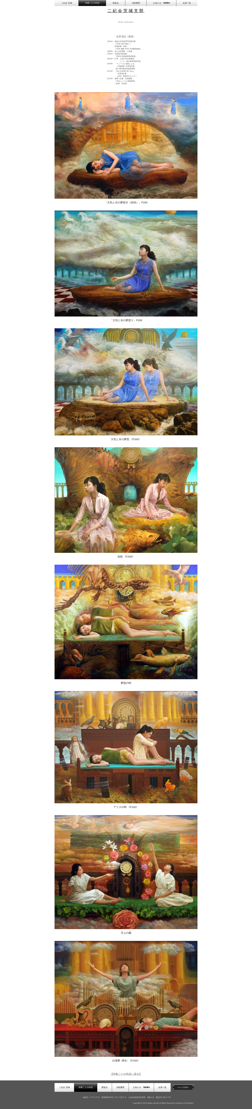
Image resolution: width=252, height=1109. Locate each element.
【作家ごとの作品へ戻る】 (126, 1074)
